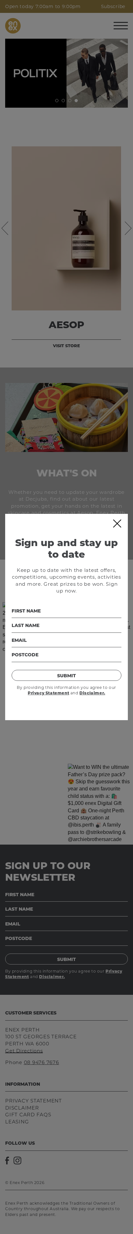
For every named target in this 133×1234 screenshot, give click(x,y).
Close (117, 523)
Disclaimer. (92, 692)
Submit (66, 676)
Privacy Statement (48, 692)
